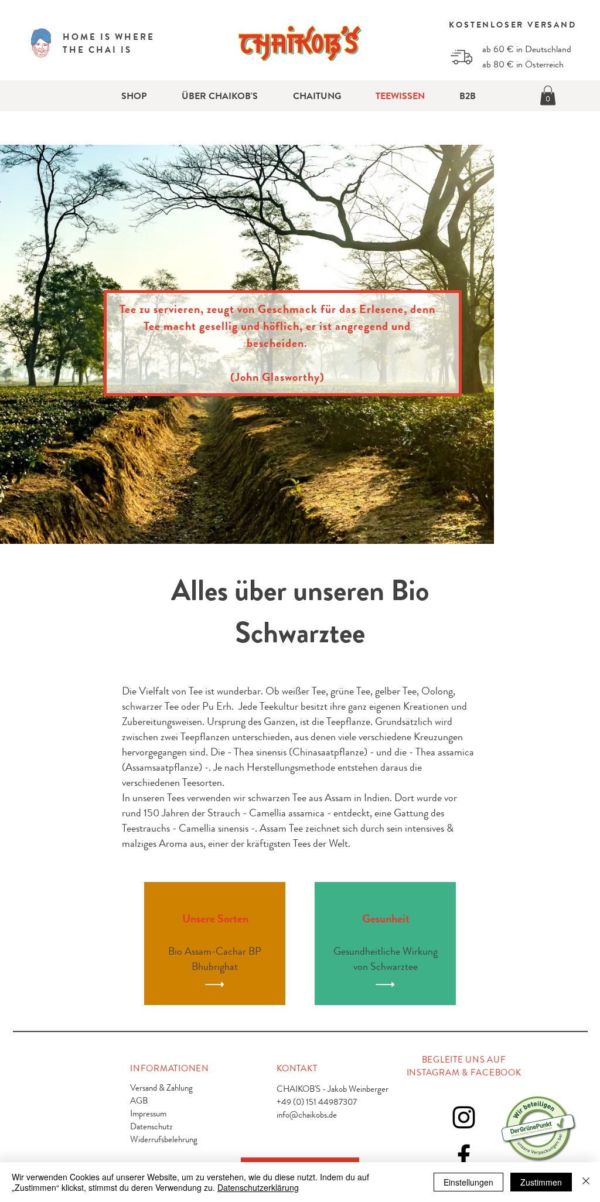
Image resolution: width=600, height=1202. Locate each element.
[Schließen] (586, 1182)
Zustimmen (541, 1182)
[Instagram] (464, 1117)
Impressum (148, 1113)
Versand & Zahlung (161, 1087)
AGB (139, 1100)
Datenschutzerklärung (258, 1187)
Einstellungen (468, 1182)
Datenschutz (151, 1126)
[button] (548, 95)
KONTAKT (297, 1068)
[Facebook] (464, 1155)
